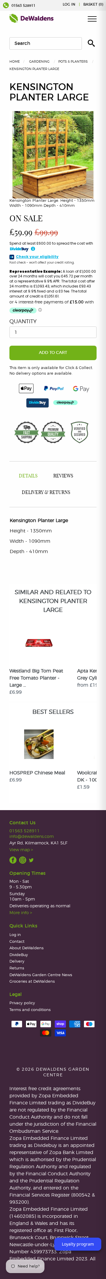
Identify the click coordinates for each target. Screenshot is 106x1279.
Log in (69, 4)
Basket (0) (93, 4)
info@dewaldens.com (31, 836)
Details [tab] (28, 476)
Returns (16, 968)
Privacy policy (22, 1003)
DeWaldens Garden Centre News (40, 975)
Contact (16, 942)
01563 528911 (22, 5)
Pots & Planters (73, 61)
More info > (20, 913)
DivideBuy (18, 955)
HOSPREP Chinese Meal (37, 773)
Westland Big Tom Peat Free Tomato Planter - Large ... (36, 678)
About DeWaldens (26, 948)
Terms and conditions (30, 1010)
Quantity (23, 321)
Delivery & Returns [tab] (46, 492)
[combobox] (45, 43)
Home (14, 61)
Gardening (39, 61)
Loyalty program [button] (78, 1244)
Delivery (16, 961)
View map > (21, 850)
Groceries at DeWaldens (32, 982)
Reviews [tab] (63, 476)
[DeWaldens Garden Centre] (31, 18)
